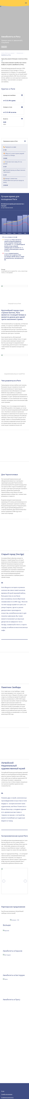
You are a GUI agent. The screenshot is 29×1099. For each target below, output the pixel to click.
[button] (3, 881)
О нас (2, 1091)
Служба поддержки (6, 1094)
